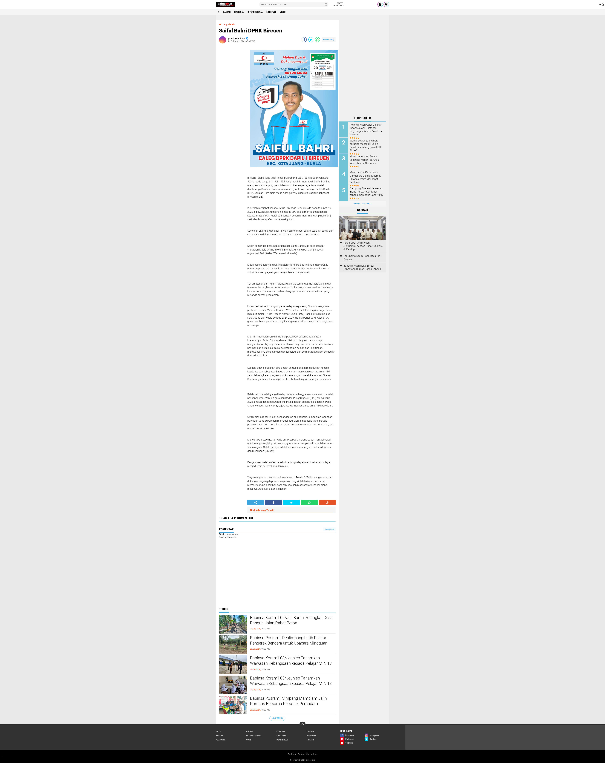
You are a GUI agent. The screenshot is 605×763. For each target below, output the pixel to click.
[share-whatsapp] (317, 39)
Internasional (255, 12)
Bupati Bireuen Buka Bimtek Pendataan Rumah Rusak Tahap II (362, 267)
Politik (310, 739)
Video (282, 12)
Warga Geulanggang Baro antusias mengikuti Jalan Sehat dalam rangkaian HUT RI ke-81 (365, 145)
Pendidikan (282, 739)
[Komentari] (327, 502)
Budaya (250, 731)
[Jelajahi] (601, 4)
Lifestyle (271, 12)
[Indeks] (380, 4)
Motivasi (311, 735)
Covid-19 (281, 731)
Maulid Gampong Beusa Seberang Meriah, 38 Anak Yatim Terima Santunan (364, 160)
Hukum (219, 735)
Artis (219, 731)
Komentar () (328, 39)
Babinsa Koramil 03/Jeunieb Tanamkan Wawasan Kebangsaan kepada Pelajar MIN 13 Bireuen (291, 663)
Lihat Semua (277, 718)
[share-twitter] (310, 39)
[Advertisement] (362, 67)
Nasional (239, 12)
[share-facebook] (304, 39)
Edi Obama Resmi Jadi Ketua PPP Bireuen (362, 257)
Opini (248, 739)
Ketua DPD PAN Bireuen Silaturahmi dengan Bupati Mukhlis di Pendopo (363, 246)
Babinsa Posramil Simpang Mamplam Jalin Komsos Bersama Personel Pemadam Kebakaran (288, 703)
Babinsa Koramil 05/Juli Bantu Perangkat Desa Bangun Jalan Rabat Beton (291, 620)
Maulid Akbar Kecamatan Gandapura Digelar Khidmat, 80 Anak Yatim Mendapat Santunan (365, 177)
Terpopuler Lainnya (362, 204)
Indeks (314, 754)
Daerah (227, 12)
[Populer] (386, 4)
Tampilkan (329, 529)
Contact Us (303, 754)
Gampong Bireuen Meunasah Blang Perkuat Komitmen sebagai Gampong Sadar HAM (366, 191)
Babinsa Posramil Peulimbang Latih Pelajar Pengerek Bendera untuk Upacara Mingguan (288, 640)
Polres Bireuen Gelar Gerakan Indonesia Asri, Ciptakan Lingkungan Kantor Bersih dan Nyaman (366, 129)
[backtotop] (302, 725)
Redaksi (292, 754)
